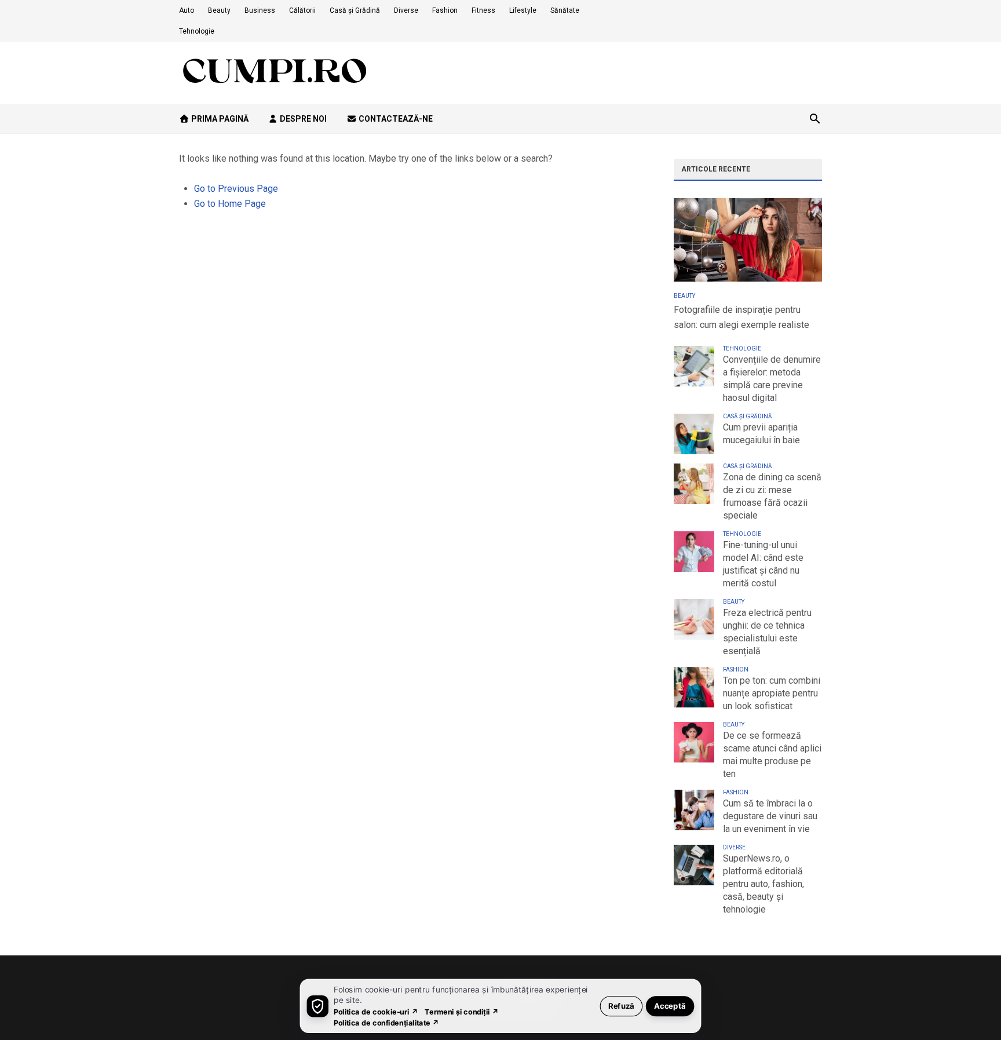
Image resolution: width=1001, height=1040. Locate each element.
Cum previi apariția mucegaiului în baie (761, 434)
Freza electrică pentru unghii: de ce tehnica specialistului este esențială (767, 631)
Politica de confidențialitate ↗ (387, 1022)
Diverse (406, 10)
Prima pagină (219, 118)
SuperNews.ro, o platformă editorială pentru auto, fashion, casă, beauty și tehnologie (763, 884)
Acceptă (670, 1005)
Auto (186, 10)
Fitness (483, 10)
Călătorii (302, 10)
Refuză (621, 1005)
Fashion (445, 10)
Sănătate (564, 10)
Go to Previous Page (236, 188)
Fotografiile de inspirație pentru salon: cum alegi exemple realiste (741, 317)
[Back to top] (968, 1007)
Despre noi (302, 118)
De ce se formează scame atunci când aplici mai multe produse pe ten (772, 754)
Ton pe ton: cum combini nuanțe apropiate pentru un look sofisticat (771, 693)
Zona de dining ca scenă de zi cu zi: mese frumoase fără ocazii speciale (772, 496)
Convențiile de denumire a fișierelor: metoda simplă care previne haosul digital (772, 378)
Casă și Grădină (355, 10)
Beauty (219, 10)
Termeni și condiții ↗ (462, 1011)
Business (259, 10)
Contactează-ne (395, 118)
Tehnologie (196, 31)
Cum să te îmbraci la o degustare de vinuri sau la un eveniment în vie (770, 816)
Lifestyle (522, 10)
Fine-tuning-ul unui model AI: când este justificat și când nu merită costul (763, 564)
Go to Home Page (230, 203)
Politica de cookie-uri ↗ (376, 1011)
